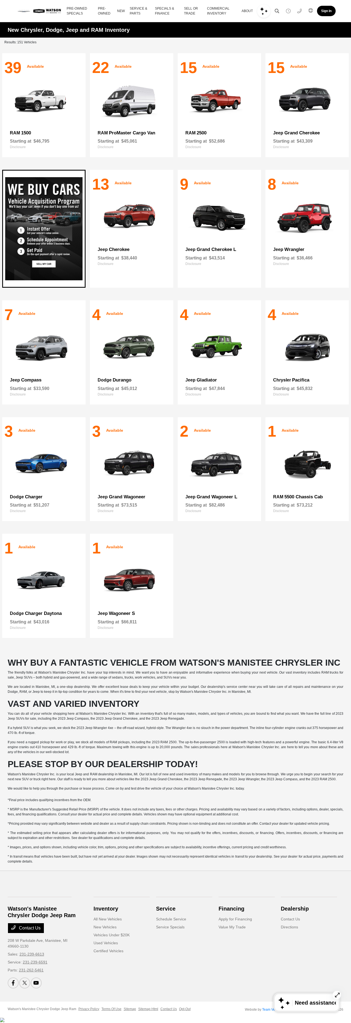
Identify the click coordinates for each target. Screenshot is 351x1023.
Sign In (326, 11)
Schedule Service (171, 919)
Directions (289, 927)
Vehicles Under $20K (112, 935)
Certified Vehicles (108, 951)
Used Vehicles (106, 943)
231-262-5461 (31, 970)
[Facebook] (13, 982)
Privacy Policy (88, 1009)
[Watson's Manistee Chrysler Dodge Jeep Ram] (39, 10)
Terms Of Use (111, 1009)
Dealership (295, 909)
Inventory (106, 909)
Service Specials (170, 927)
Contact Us (29, 928)
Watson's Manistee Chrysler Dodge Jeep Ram (42, 1009)
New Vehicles (105, 927)
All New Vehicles (108, 919)
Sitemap (130, 1009)
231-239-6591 (35, 962)
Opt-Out (185, 1009)
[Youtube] (36, 982)
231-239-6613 (31, 954)
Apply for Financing (235, 919)
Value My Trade (232, 927)
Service (166, 909)
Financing (231, 909)
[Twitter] (24, 982)
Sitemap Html (148, 1009)
